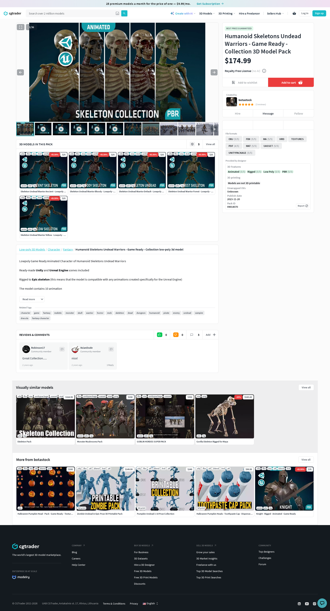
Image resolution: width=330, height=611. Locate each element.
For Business (141, 552)
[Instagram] (315, 604)
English (149, 603)
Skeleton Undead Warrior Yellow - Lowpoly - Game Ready (48, 235)
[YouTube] (307, 604)
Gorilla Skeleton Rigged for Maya (212, 441)
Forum (262, 564)
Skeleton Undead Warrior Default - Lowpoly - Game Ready (147, 191)
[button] (117, 13)
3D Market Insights (206, 558)
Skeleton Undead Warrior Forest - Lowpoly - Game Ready (195, 191)
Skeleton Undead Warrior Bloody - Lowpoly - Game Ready (98, 191)
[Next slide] (214, 72)
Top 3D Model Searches (209, 571)
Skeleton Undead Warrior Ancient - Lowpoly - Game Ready (49, 191)
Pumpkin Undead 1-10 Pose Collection (155, 513)
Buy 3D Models (142, 545)
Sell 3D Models (204, 545)
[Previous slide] (20, 72)
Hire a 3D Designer (144, 565)
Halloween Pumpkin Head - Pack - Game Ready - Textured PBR (48, 513)
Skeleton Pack (24, 441)
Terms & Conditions (114, 603)
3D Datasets (141, 558)
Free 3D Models (142, 571)
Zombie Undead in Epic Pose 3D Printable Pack (99, 513)
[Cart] (294, 13)
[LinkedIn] (299, 604)
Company (77, 545)
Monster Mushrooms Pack (89, 441)
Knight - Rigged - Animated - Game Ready (276, 513)
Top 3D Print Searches (208, 577)
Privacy (134, 603)
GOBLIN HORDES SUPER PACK (151, 441)
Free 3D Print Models (146, 577)
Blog (74, 552)
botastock (245, 100)
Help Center (78, 565)
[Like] (237, 125)
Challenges (265, 558)
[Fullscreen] (20, 27)
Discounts (139, 583)
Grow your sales (205, 552)
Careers (76, 558)
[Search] (124, 13)
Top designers (266, 551)
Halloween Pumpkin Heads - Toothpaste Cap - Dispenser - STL (226, 513)
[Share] (298, 125)
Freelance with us (206, 565)
